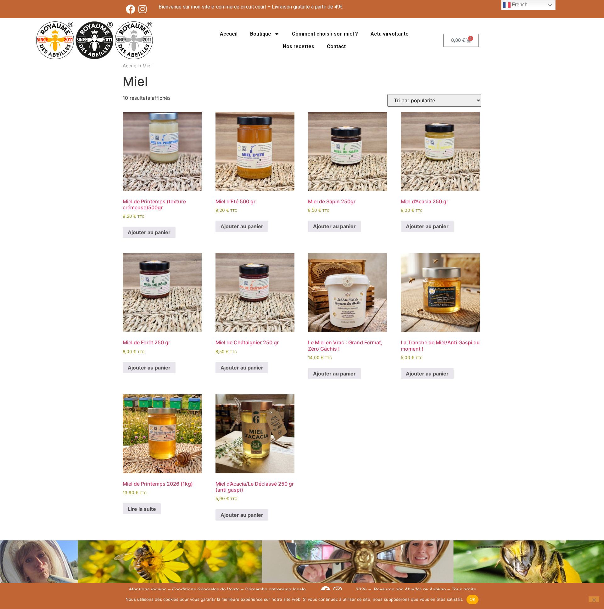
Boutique (260, 34)
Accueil (229, 34)
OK (473, 599)
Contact (336, 46)
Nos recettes (298, 46)
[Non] (594, 599)
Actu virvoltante (390, 34)
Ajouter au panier (149, 232)
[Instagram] (142, 9)
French (519, 4)
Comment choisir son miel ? (325, 34)
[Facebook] (130, 9)
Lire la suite (142, 509)
